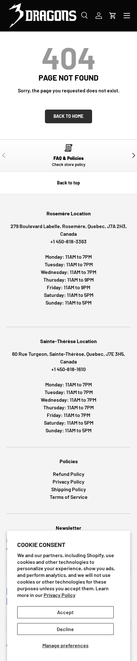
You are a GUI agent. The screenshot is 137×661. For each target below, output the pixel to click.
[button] (113, 16)
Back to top (68, 182)
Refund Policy (68, 474)
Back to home (68, 116)
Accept (65, 612)
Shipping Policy (68, 489)
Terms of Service (69, 497)
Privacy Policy (60, 595)
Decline (65, 629)
